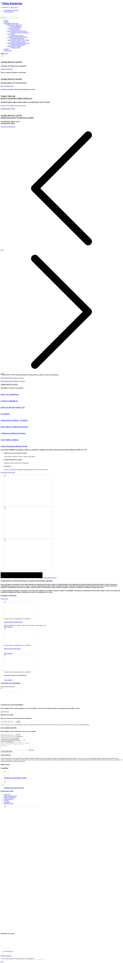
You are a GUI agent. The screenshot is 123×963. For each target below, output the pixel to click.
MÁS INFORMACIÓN (7, 86)
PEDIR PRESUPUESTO (7, 381)
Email (17, 738)
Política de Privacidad (9, 797)
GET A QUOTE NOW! (6, 751)
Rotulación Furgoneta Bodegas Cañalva (13, 622)
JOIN (18, 721)
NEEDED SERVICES (7, 740)
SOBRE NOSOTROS (7, 69)
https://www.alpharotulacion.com (11, 948)
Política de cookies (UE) (10, 796)
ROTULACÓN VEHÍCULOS (9, 105)
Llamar (4, 53)
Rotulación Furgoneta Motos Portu (12, 648)
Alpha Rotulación (8, 799)
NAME (18, 734)
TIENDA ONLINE (19, 381)
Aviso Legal (7, 794)
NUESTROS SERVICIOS (8, 472)
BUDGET (3, 741)
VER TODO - (4, 599)
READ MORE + (8, 627)
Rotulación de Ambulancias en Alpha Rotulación (15, 675)
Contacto (6, 800)
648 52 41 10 (14, 7)
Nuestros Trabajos (9, 803)
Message (31, 750)
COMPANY (19, 736)
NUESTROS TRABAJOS (11, 10)
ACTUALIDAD (8, 11)
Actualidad (7, 802)
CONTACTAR (21, 105)
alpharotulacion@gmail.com (11, 947)
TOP (2, 961)
